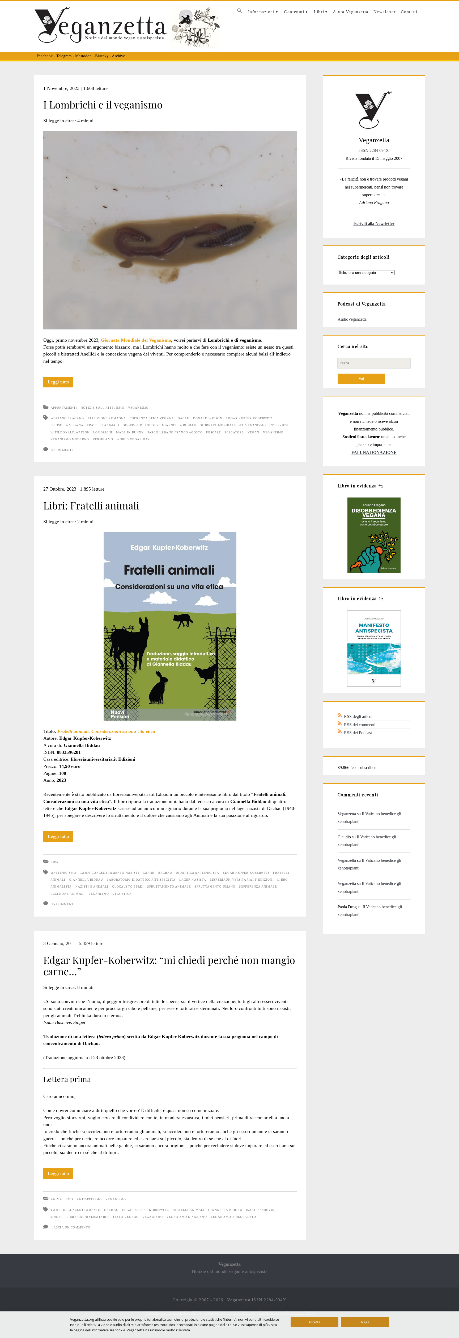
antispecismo (63, 872)
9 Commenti (62, 449)
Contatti (409, 12)
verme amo (103, 439)
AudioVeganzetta (352, 319)
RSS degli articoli (358, 716)
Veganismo (138, 407)
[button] (240, 12)
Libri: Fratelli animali (91, 505)
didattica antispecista (197, 872)
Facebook (45, 56)
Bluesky (102, 56)
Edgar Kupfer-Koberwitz (249, 418)
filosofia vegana (66, 425)
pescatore (234, 432)
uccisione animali (67, 893)
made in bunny (130, 432)
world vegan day (133, 439)
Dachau (165, 872)
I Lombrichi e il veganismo (103, 104)
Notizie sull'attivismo (102, 407)
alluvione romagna (107, 418)
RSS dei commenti (359, 724)
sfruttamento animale (169, 886)
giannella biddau (179, 425)
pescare (213, 432)
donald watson (207, 418)
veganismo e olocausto (233, 1216)
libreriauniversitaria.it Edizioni (242, 879)
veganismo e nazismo (187, 1216)
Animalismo (62, 1199)
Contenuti (294, 12)
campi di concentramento (75, 1209)
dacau (184, 418)
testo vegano (126, 1216)
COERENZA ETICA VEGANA (152, 418)
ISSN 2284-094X (374, 150)
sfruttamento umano (215, 886)
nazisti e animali (91, 886)
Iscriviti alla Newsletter (373, 223)
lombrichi (102, 432)
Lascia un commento (71, 1227)
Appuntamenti (64, 407)
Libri (319, 12)
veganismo (273, 432)
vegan (254, 432)
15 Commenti (63, 904)
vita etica (121, 893)
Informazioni (261, 12)
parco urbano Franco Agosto (175, 432)
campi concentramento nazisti (109, 872)
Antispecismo (89, 1199)
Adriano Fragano (67, 418)
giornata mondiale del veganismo (233, 425)
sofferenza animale (258, 886)
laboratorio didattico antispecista (141, 879)
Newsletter (384, 12)
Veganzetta (347, 814)
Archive (118, 56)
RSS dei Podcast (358, 732)
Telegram (64, 56)
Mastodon (83, 56)
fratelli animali (103, 425)
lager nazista (192, 879)
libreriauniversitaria (87, 1216)
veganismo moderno (69, 439)
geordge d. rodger (140, 425)
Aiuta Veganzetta (350, 12)
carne (148, 872)
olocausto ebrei (128, 886)
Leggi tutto (60, 383)
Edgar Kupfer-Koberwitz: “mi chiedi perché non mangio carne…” (169, 965)
